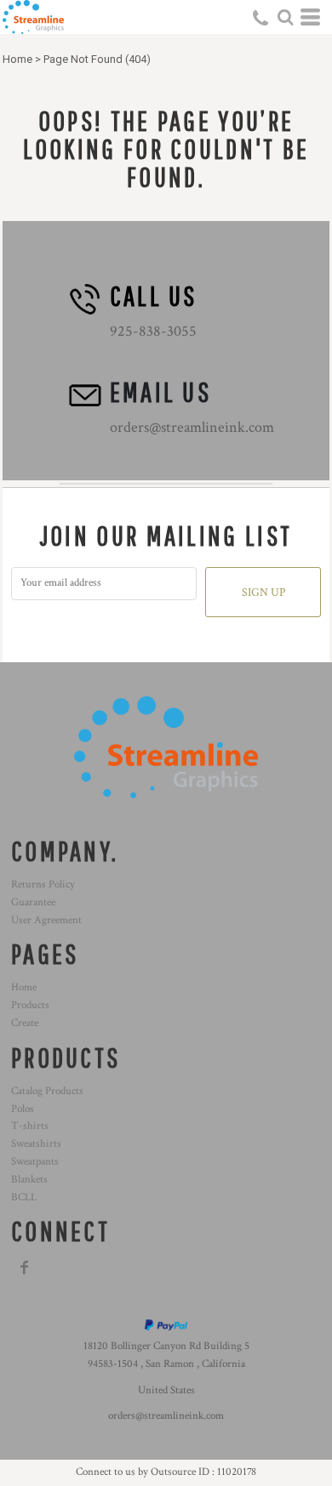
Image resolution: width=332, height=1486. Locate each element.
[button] (285, 17)
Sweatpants (35, 1161)
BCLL (24, 1197)
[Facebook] (25, 1267)
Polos (22, 1109)
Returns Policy (43, 884)
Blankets (29, 1179)
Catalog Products (47, 1091)
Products (30, 1005)
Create (24, 1023)
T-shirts (30, 1126)
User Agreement (46, 920)
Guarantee (33, 902)
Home (17, 59)
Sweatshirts (36, 1144)
